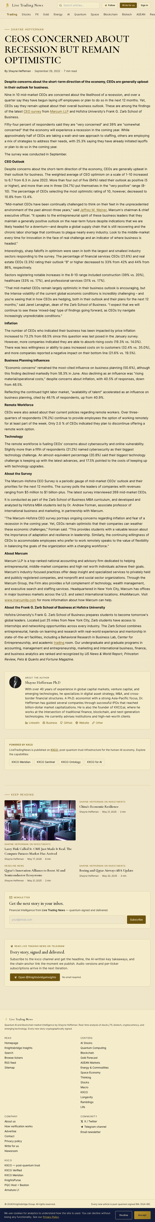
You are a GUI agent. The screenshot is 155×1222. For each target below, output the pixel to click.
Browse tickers (14, 1057)
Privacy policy (13, 1141)
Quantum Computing (93, 1047)
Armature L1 (12, 1189)
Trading (12, 14)
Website (84, 722)
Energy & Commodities (94, 1067)
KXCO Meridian (21, 762)
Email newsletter (91, 1132)
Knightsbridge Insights (18, 1047)
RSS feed (10, 1062)
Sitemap (10, 1067)
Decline (123, 1215)
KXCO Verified (13, 1170)
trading (59, 643)
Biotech (127, 14)
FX (37, 14)
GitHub (68, 722)
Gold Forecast (89, 1057)
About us (10, 1121)
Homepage (11, 1042)
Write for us (128, 5)
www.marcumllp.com (20, 600)
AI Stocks (86, 1042)
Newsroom (11, 1150)
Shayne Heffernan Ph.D (42, 682)
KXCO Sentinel (46, 762)
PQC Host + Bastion (17, 1185)
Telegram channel (95, 1126)
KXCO (54, 749)
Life (83, 1107)
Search (9, 1052)
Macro (84, 1087)
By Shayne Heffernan (18, 71)
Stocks (26, 14)
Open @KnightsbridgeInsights (37, 977)
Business (51, 722)
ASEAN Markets (90, 1062)
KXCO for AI (94, 762)
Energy (58, 14)
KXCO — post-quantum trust (22, 1165)
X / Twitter (90, 1121)
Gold (46, 14)
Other (99, 722)
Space (95, 14)
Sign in (144, 5)
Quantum (80, 14)
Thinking (86, 1077)
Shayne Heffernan (27, 29)
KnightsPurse (13, 1180)
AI (68, 14)
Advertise (10, 1131)
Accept (142, 1215)
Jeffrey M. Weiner (93, 210)
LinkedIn (34, 722)
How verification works (19, 1126)
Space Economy (91, 1072)
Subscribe (136, 919)
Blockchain (111, 14)
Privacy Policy (51, 1216)
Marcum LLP (59, 111)
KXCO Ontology (71, 762)
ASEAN (141, 14)
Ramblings (87, 1102)
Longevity (87, 1097)
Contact (9, 1136)
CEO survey (32, 111)
